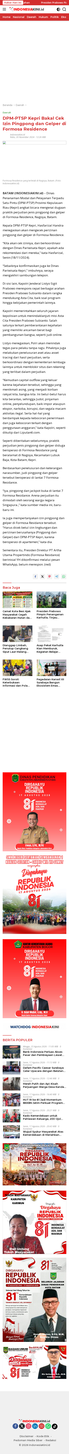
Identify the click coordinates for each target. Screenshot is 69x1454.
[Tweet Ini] (42, 576)
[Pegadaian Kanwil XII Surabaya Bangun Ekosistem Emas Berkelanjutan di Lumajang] (51, 668)
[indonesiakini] (26, 9)
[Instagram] (28, 1426)
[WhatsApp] (48, 1426)
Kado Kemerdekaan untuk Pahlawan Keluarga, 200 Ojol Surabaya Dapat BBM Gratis (42, 1117)
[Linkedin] (35, 1426)
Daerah (7, 112)
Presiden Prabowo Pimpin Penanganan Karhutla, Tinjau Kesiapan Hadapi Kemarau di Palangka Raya (50, 614)
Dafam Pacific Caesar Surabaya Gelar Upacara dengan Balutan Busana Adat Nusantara (43, 1069)
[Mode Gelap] (58, 9)
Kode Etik (43, 1436)
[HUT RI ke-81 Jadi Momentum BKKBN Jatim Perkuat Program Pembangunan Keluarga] (11, 1099)
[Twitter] (22, 1426)
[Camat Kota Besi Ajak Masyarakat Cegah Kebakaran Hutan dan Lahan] (17, 599)
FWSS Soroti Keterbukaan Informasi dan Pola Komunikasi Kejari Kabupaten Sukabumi (17, 682)
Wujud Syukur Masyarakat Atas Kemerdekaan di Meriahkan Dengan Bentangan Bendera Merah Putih (43, 1133)
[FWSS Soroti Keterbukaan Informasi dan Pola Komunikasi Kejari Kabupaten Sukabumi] (17, 668)
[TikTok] (55, 1426)
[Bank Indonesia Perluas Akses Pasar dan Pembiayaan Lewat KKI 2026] (11, 1052)
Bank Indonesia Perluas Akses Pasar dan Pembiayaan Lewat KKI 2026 (42, 1053)
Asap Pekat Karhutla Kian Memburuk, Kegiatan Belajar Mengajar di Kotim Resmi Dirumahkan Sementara (50, 648)
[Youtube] (41, 1426)
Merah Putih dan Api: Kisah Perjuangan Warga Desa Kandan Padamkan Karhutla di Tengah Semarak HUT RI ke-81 (44, 1085)
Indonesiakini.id (17, 134)
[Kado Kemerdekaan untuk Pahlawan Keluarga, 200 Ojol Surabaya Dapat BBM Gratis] (11, 1115)
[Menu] (5, 9)
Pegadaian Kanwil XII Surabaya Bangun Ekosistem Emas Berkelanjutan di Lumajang (50, 682)
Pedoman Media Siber (28, 1440)
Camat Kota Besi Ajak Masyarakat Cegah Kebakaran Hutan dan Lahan (17, 614)
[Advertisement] (34, 55)
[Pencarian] (64, 9)
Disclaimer (26, 1436)
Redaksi (51, 1440)
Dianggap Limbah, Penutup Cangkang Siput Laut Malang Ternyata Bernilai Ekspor (15, 648)
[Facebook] (15, 1426)
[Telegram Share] (56, 576)
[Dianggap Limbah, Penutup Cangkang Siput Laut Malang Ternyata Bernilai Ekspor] (17, 633)
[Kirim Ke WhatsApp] (63, 576)
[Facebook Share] (35, 576)
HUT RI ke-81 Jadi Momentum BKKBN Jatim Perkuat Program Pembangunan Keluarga (43, 1101)
